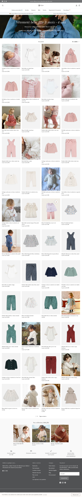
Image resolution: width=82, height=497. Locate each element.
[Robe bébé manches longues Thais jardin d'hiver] (31, 210)
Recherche (34, 466)
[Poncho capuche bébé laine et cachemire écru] (31, 333)
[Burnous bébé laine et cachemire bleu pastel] (11, 240)
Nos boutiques (35, 468)
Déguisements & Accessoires (55, 10)
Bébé (39, 10)
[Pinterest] (6, 1)
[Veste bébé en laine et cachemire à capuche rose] (70, 55)
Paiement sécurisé (36, 472)
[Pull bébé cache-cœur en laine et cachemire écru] (51, 179)
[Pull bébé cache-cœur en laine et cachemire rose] (70, 117)
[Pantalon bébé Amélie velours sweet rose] (70, 148)
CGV (33, 477)
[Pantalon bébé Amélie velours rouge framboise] (51, 364)
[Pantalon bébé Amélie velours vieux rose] (51, 117)
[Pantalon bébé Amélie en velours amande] (11, 302)
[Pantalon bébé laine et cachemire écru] (31, 179)
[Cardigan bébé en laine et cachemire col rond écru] (11, 210)
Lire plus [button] (45, 494)
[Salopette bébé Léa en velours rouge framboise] (70, 333)
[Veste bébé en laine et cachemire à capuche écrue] (70, 179)
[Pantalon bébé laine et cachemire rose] (70, 86)
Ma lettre (27, 10)
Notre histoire (52, 466)
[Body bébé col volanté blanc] (31, 55)
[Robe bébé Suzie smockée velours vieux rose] (11, 117)
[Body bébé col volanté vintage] (11, 271)
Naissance (33, 10)
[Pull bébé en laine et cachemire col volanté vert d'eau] (70, 271)
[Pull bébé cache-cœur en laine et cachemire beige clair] (51, 395)
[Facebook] (2, 1)
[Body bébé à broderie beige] (51, 86)
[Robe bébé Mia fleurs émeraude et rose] (70, 302)
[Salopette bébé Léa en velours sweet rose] (11, 148)
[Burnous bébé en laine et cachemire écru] (31, 395)
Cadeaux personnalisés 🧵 (17, 10)
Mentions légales (53, 470)
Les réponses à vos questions (39, 479)
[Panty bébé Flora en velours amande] (51, 302)
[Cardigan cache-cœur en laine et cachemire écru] (11, 179)
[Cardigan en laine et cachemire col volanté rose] (11, 55)
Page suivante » (43, 416)
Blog (50, 472)
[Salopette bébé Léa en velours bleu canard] (70, 240)
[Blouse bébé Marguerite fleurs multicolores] (31, 240)
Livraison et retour (36, 470)
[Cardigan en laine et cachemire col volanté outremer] (51, 271)
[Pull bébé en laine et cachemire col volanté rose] (11, 86)
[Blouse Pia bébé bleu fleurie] (70, 210)
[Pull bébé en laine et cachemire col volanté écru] (51, 55)
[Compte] (76, 5)
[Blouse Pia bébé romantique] (31, 117)
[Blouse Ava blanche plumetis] (31, 302)
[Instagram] (4, 1)
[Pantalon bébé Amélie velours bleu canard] (31, 271)
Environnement (52, 475)
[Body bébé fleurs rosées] (31, 148)
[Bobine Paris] (41, 5)
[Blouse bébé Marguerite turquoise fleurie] (51, 240)
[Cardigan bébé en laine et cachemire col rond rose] (31, 86)
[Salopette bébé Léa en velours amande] (11, 333)
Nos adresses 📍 (66, 10)
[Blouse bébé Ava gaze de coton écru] (11, 395)
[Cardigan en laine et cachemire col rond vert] (11, 364)
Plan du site (35, 475)
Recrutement (52, 468)
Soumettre (64, 478)
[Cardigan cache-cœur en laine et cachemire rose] (51, 148)
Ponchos (44, 10)
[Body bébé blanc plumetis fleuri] (31, 364)
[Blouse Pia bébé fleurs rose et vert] (51, 210)
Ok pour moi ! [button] (76, 494)
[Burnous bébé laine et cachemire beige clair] (70, 395)
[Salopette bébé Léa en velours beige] (70, 364)
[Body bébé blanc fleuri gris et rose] (51, 333)
